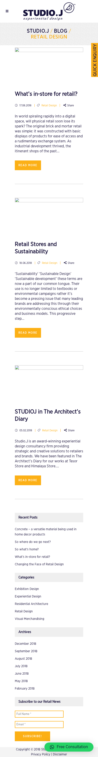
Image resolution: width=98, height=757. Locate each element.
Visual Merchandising (29, 619)
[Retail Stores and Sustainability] (49, 215)
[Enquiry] (94, 60)
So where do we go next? (33, 542)
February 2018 (25, 688)
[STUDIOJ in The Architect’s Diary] (49, 382)
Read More (27, 165)
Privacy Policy (40, 754)
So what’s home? (27, 549)
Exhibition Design (27, 589)
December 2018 (25, 643)
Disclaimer (60, 754)
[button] (68, 747)
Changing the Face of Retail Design (39, 564)
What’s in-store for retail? (46, 94)
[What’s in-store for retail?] (49, 64)
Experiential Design (28, 596)
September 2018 (26, 651)
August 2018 (23, 658)
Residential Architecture (31, 604)
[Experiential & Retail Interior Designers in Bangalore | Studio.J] (49, 11)
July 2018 (21, 666)
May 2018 (21, 681)
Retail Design (49, 105)
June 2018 (22, 673)
